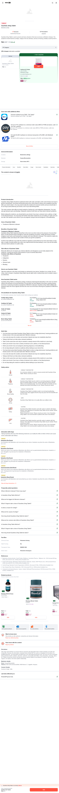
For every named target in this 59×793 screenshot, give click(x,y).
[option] (6, 167)
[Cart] (56, 2)
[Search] (52, 2)
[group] (29, 10)
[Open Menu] (2, 2)
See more (3, 443)
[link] (8, 3)
